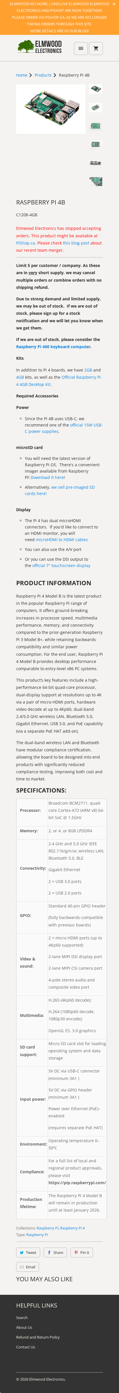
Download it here (47, 477)
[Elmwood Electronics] (39, 50)
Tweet (31, 1252)
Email (30, 1266)
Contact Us (25, 1347)
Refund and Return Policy (38, 1337)
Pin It (84, 1252)
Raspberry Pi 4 (72, 1228)
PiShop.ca (25, 243)
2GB (88, 370)
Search (22, 1317)
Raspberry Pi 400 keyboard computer (53, 346)
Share (58, 1252)
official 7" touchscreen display (61, 565)
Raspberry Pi (47, 1228)
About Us (24, 1327)
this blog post (76, 243)
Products (43, 75)
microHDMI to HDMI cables (62, 539)
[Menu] (81, 48)
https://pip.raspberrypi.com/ (77, 1182)
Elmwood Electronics (47, 1379)
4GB (20, 377)
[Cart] (96, 48)
